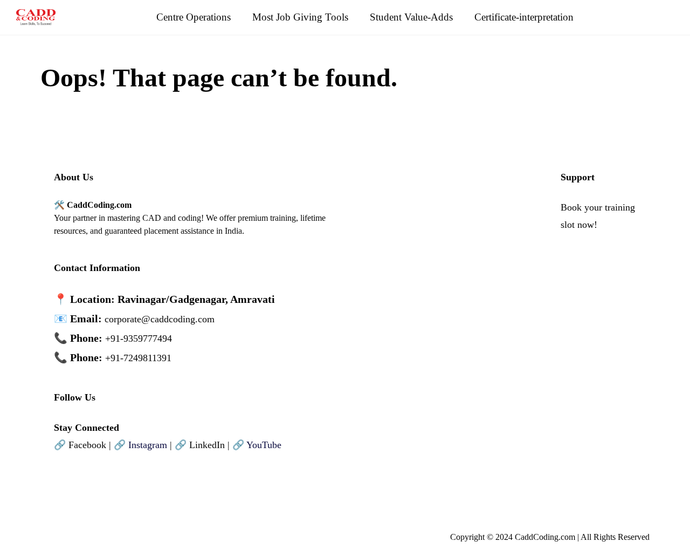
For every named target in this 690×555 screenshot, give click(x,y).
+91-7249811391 (138, 358)
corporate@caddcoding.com (160, 319)
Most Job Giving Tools (300, 17)
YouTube (263, 444)
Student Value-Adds (411, 17)
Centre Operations (193, 17)
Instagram (147, 444)
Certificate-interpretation (524, 17)
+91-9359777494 (138, 338)
